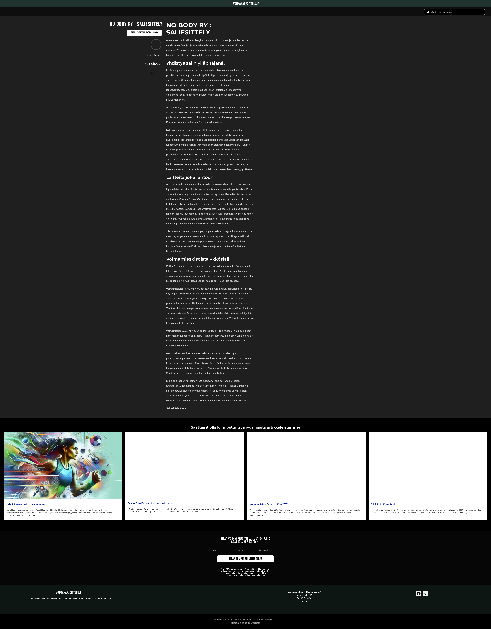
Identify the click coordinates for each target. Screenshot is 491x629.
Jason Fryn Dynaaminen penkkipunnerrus (152, 503)
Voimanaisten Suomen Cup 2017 (269, 504)
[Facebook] (418, 593)
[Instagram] (425, 593)
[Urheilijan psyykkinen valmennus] (63, 465)
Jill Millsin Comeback (383, 504)
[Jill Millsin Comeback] (428, 465)
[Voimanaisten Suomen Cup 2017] (306, 465)
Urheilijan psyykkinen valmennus (25, 504)
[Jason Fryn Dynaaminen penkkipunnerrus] (184, 465)
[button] (159, 64)
